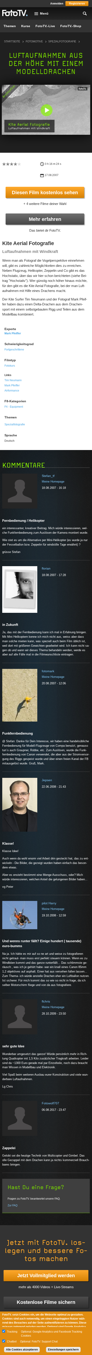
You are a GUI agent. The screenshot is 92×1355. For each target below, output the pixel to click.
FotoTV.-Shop (70, 26)
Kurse (25, 26)
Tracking (12, 1331)
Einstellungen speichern (63, 1349)
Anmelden (56, 3)
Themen (10, 26)
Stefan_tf (48, 476)
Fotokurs (9, 365)
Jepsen (47, 780)
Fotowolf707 (50, 1103)
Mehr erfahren (45, 219)
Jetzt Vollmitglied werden (46, 1275)
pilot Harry (49, 903)
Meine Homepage (53, 481)
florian (46, 568)
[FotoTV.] (15, 13)
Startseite (12, 41)
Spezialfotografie (62, 41)
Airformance (11, 390)
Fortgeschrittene (14, 349)
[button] (46, 110)
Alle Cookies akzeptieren (22, 1349)
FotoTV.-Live (45, 26)
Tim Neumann (13, 380)
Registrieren (77, 3)
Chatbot (12, 1341)
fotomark (48, 671)
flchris (46, 1001)
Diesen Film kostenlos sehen (45, 192)
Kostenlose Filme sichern (46, 1302)
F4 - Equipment (13, 406)
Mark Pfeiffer (12, 333)
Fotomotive (34, 41)
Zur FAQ (12, 1205)
